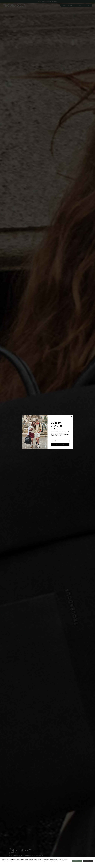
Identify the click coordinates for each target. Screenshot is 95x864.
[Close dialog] (71, 416)
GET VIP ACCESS (60, 444)
